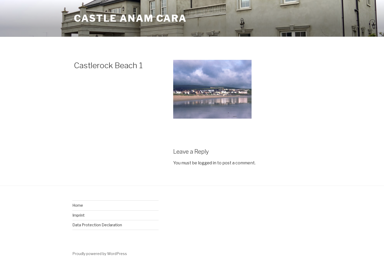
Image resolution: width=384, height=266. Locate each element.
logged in (207, 162)
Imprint (78, 215)
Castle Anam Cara (130, 18)
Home (77, 205)
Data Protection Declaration (97, 225)
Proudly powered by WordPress (99, 253)
